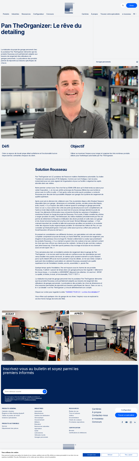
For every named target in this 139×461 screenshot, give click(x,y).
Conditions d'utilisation (30, 399)
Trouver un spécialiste (126, 415)
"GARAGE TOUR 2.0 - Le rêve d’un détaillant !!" (82, 292)
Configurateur (126, 410)
